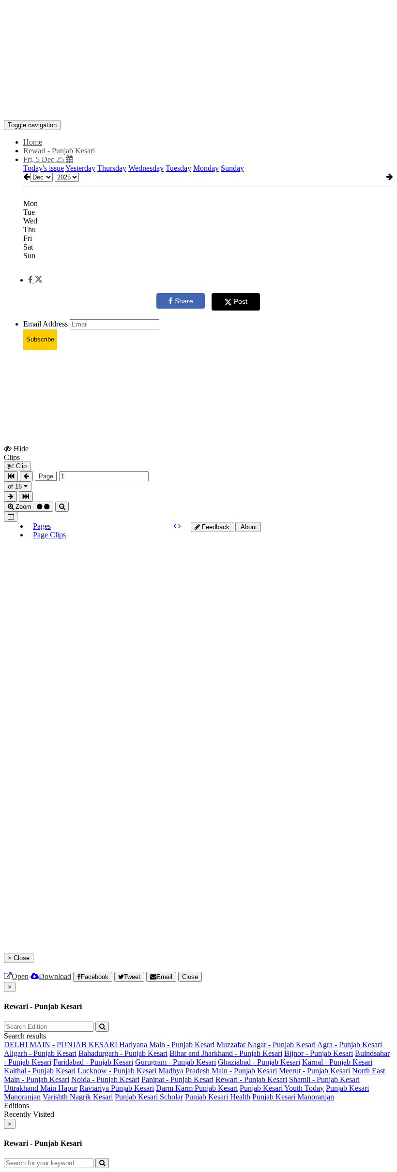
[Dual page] (10, 517)
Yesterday (80, 168)
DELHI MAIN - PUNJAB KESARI (60, 1044)
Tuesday (178, 168)
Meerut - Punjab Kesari (314, 1071)
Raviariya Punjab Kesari (116, 1088)
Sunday (232, 168)
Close (190, 976)
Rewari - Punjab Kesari (251, 1079)
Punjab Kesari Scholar (149, 1097)
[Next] (179, 526)
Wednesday (146, 168)
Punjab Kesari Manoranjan (293, 1097)
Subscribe (40, 339)
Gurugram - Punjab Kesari (175, 1062)
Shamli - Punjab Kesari (324, 1079)
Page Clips (49, 535)
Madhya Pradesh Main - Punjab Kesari (217, 1071)
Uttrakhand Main (31, 1088)
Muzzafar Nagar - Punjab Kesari (266, 1044)
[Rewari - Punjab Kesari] (198, 105)
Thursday (111, 168)
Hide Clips (16, 453)
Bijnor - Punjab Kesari (318, 1053)
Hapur (67, 1088)
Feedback (214, 527)
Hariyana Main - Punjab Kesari (166, 1044)
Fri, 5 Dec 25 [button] (44, 159)
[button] (35, 280)
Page (46, 476)
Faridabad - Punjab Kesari (93, 1062)
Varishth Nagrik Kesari (78, 1097)
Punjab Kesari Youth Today (282, 1088)
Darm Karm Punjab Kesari (197, 1088)
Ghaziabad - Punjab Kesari (259, 1062)
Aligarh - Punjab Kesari (40, 1053)
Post (240, 301)
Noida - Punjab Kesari (105, 1079)
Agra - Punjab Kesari (349, 1044)
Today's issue (43, 168)
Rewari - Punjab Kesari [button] (59, 151)
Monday (206, 168)
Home (32, 142)
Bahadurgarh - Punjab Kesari (123, 1053)
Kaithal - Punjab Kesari (40, 1071)
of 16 (16, 486)
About (248, 527)
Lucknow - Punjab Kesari (116, 1071)
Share (184, 301)
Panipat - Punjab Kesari (177, 1079)
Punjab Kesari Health (217, 1097)
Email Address (45, 324)
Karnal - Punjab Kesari (337, 1062)
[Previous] (175, 526)
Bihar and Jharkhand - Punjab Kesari (225, 1053)
